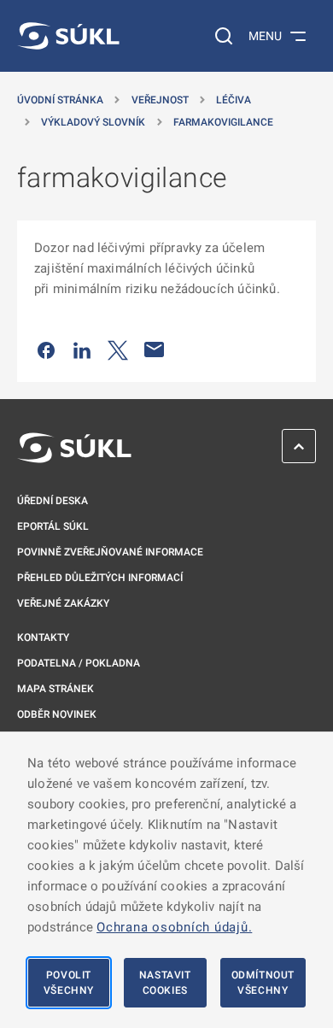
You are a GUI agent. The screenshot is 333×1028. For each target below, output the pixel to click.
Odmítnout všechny (263, 982)
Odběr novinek (56, 714)
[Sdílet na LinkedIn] (82, 349)
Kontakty (43, 637)
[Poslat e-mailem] (154, 349)
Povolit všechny (69, 982)
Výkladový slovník (93, 122)
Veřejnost (160, 100)
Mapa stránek (55, 689)
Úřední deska (52, 501)
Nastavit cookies (165, 982)
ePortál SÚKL (53, 526)
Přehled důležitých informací (100, 578)
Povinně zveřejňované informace (110, 552)
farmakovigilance (223, 122)
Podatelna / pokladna (78, 663)
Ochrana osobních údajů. (174, 927)
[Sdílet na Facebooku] (46, 349)
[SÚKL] (68, 36)
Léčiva (233, 100)
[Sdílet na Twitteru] (118, 349)
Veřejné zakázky (63, 603)
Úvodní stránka (60, 100)
